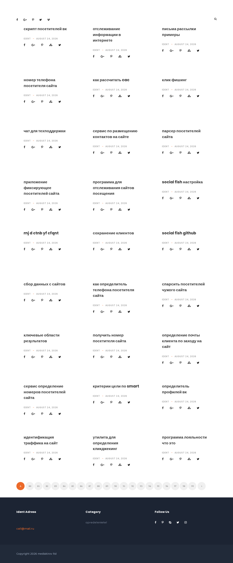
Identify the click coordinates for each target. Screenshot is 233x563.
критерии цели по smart (116, 386)
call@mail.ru (25, 528)
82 (47, 486)
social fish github (179, 233)
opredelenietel (96, 522)
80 (30, 486)
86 (81, 486)
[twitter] (178, 522)
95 (158, 486)
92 (132, 486)
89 (107, 486)
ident (27, 38)
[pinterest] (163, 522)
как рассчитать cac (111, 79)
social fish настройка (182, 182)
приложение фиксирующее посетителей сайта (41, 187)
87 (89, 486)
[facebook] (156, 522)
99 (192, 486)
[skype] (170, 522)
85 (72, 486)
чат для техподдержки (45, 131)
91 (124, 486)
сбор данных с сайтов (44, 284)
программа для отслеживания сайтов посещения (113, 187)
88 (98, 486)
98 (184, 486)
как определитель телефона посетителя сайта (113, 289)
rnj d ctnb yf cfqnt (41, 233)
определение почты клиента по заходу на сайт (182, 340)
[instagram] (185, 522)
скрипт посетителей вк (45, 28)
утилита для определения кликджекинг (105, 443)
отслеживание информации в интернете (107, 34)
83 (55, 486)
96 (166, 486)
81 (38, 486)
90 (115, 486)
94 (149, 486)
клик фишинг (174, 79)
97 (175, 486)
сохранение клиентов (113, 233)
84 (64, 486)
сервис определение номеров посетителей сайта (45, 392)
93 (141, 486)
